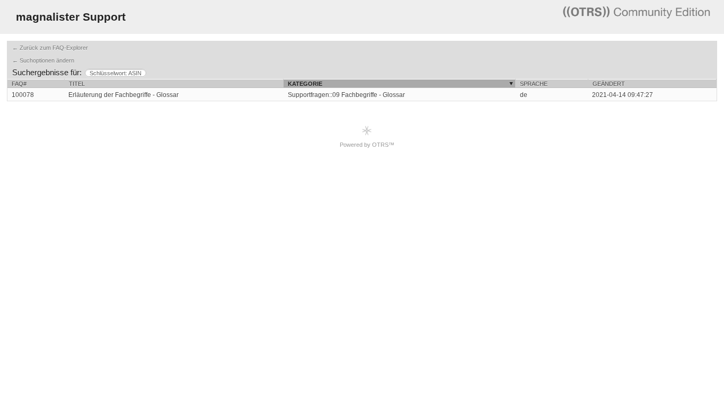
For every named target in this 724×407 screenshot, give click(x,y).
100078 (23, 95)
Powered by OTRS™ (367, 144)
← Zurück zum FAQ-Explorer (50, 48)
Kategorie (305, 84)
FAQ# (19, 84)
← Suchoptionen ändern (43, 60)
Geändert (609, 84)
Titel (77, 84)
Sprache (534, 84)
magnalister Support (71, 17)
